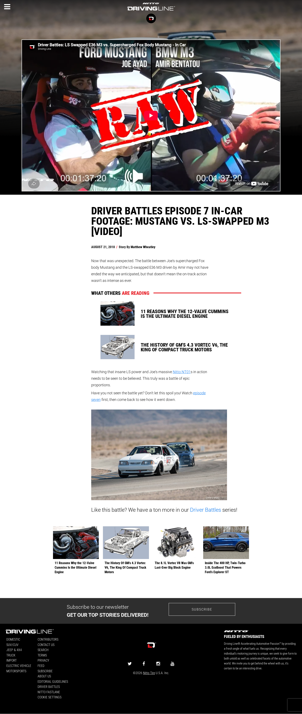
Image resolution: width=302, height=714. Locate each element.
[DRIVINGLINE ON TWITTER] (130, 663)
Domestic (13, 639)
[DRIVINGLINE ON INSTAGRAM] (158, 663)
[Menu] (7, 6)
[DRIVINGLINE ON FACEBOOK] (144, 663)
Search (43, 650)
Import (11, 660)
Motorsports (16, 671)
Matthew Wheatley (143, 247)
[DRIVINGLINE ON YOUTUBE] (172, 663)
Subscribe (202, 609)
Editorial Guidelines (53, 681)
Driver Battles (205, 509)
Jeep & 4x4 (14, 650)
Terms (42, 655)
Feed (41, 665)
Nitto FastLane (49, 692)
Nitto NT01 (182, 371)
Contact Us (46, 644)
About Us (44, 676)
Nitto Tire (149, 673)
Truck (10, 655)
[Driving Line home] (151, 11)
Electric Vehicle (18, 665)
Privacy (43, 660)
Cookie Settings (49, 697)
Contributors (48, 639)
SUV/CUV (12, 644)
